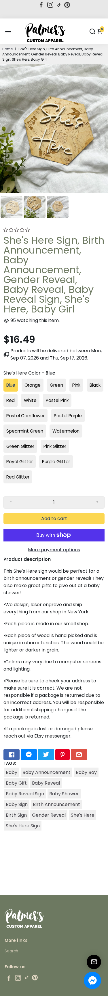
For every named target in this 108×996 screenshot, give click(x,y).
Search (11, 951)
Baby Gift (16, 783)
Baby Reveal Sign (25, 793)
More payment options (54, 549)
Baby (11, 772)
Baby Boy (86, 772)
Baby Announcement (46, 772)
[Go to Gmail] (79, 754)
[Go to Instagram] (50, 5)
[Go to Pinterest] (67, 5)
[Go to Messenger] (29, 754)
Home (7, 48)
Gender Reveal (49, 815)
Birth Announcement (56, 804)
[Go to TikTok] (59, 5)
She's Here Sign (23, 825)
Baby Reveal (46, 783)
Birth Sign (16, 815)
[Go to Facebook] (41, 5)
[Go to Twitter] (46, 754)
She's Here (82, 815)
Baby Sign (17, 804)
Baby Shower (64, 793)
